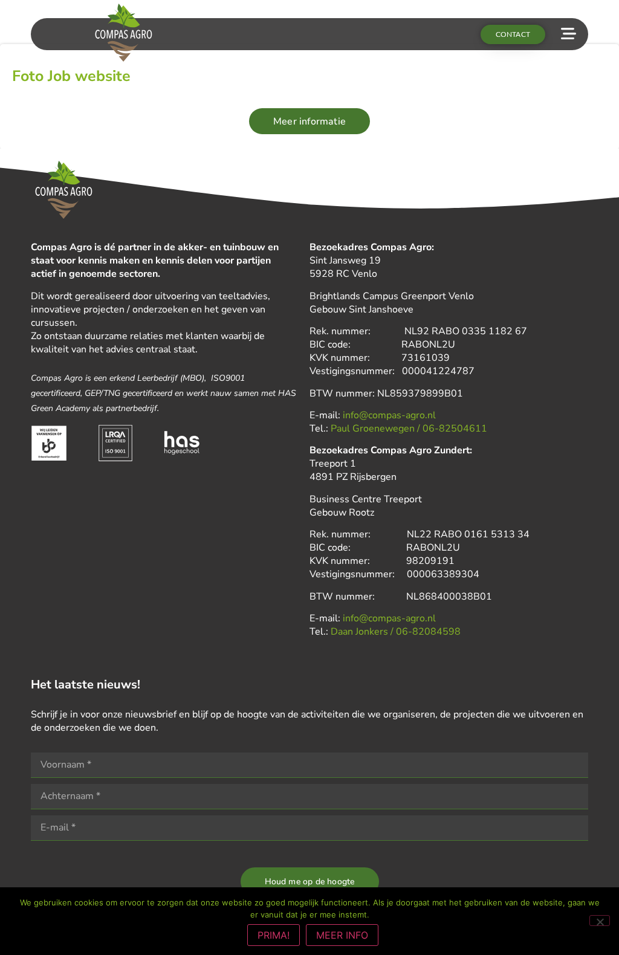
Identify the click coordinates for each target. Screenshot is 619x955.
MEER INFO (342, 935)
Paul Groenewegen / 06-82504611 (409, 428)
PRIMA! (274, 935)
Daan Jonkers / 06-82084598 (396, 631)
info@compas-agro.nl (389, 415)
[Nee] (599, 920)
